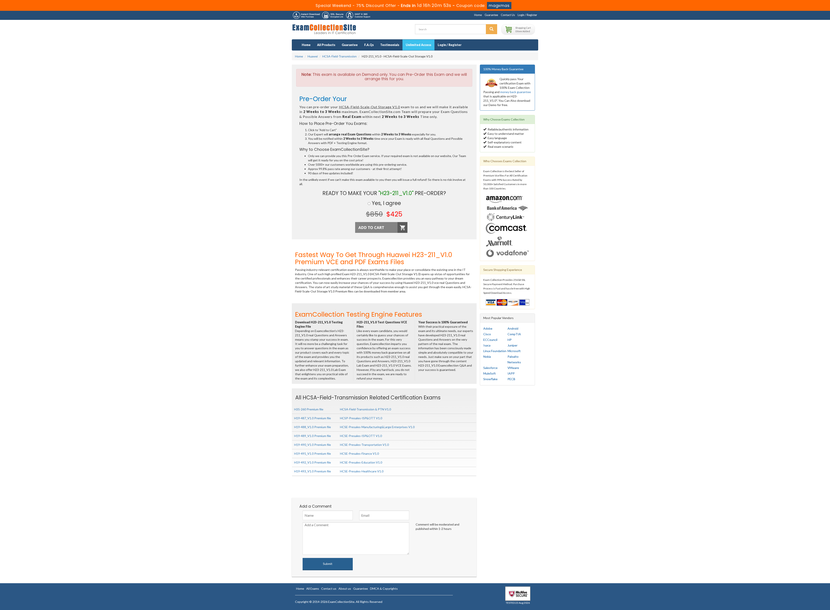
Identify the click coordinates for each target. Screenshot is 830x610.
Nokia (487, 356)
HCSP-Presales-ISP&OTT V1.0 (361, 418)
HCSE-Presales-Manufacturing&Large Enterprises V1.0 (377, 427)
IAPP (511, 373)
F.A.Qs (369, 45)
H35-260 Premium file (308, 409)
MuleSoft (489, 373)
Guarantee (491, 15)
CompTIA (514, 334)
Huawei (313, 56)
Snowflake (490, 379)
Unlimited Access (418, 45)
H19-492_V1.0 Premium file (312, 462)
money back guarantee (515, 92)
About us (344, 588)
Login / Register (527, 15)
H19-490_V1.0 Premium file (312, 444)
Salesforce (490, 368)
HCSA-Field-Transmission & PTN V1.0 (365, 409)
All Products (326, 45)
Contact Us (508, 15)
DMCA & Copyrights (384, 588)
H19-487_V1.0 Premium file (312, 418)
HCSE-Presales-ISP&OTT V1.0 (361, 436)
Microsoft (514, 351)
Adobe (487, 328)
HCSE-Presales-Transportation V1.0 (364, 444)
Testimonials (389, 45)
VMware (513, 368)
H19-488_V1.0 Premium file (312, 427)
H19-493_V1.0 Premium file (312, 471)
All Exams (312, 588)
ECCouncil (490, 340)
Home (478, 15)
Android (513, 328)
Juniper (512, 345)
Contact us (328, 588)
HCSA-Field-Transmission (339, 56)
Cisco (487, 334)
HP (510, 340)
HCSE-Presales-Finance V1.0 (359, 453)
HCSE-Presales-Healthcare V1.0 (361, 471)
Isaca (486, 345)
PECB (511, 379)
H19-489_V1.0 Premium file (312, 436)
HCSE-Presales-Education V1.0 (361, 462)
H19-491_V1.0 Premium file (312, 453)
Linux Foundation (494, 351)
